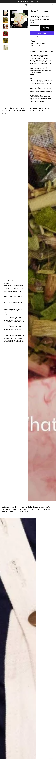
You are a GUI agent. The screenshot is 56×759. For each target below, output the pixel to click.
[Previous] (3, 1)
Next (25, 19)
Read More (32, 22)
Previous (12, 19)
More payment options (42, 36)
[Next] (53, 1)
